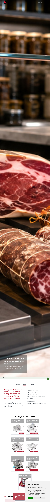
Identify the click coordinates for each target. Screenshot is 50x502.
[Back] (44, 2)
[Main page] (5, 2)
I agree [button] (30, 497)
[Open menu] (46, 2)
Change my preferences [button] (39, 497)
